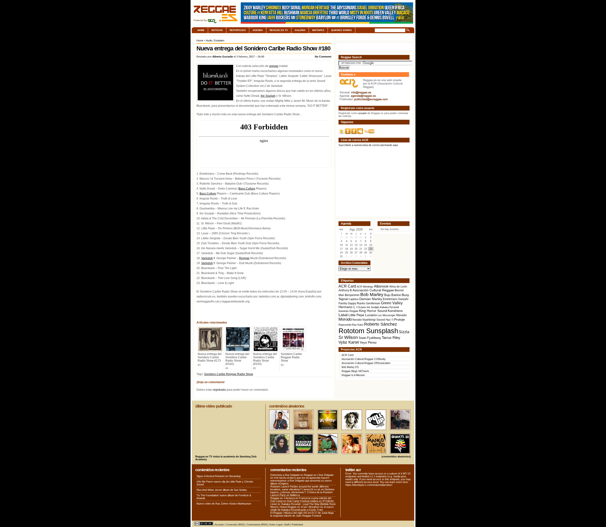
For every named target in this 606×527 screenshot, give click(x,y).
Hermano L (347, 307)
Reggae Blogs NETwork (355, 371)
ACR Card (347, 286)
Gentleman (373, 303)
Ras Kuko (357, 324)
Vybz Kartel (349, 342)
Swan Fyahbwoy (370, 338)
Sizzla (404, 332)
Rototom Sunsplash (368, 331)
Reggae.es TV (279, 30)
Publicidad (297, 524)
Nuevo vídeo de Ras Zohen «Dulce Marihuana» (223, 503)
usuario (362, 113)
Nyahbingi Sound (373, 319)
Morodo (345, 319)
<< (341, 229)
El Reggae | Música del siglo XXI (288, 512)
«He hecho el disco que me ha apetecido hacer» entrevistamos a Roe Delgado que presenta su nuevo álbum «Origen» (301, 480)
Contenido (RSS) (235, 524)
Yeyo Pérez (368, 342)
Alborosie (381, 286)
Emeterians (390, 299)
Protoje (399, 319)
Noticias (217, 30)
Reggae (244, 258)
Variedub (207, 258)
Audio (209, 40)
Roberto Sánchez (380, 324)
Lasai (343, 315)
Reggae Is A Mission (353, 375)
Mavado (401, 315)
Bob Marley (371, 294)
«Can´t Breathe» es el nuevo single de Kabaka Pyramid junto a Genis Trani (302, 508)
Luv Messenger (387, 315)
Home (201, 30)
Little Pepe (356, 315)
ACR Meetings (365, 286)
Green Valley (392, 303)
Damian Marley (370, 299)
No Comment (323, 56)
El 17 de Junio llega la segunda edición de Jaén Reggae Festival (302, 514)
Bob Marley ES (350, 367)
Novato (357, 319)
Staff (287, 524)
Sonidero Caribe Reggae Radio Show (291, 357)
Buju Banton (392, 295)
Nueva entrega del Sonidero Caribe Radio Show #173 (210, 357)
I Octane (361, 307)
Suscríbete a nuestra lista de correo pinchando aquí (368, 145)
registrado (219, 389)
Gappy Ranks (356, 303)
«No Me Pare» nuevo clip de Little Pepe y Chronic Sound (224, 483)
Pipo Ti (389, 319)
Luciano (371, 315)
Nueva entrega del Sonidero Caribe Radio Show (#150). (265, 359)
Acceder (219, 524)
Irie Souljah (268, 95)
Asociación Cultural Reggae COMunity (364, 359)
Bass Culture (247, 188)
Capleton (353, 299)
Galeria (300, 30)
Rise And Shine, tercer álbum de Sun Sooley (221, 489)
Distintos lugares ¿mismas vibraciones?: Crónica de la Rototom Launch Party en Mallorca (302, 492)
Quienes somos (341, 30)
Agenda (258, 30)
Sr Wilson (348, 337)
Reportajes (238, 30)
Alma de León (398, 286)
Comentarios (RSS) (257, 524)
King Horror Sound (373, 311)
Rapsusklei (345, 324)
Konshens (395, 311)
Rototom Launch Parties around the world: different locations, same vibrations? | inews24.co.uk (299, 488)
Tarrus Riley (391, 338)
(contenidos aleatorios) (396, 456)
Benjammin (352, 295)
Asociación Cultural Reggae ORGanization (366, 363)
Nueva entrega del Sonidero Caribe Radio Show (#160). (237, 359)
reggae (273, 66)
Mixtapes (318, 30)
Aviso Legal (275, 524)
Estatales (219, 40)
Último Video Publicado (213, 406)
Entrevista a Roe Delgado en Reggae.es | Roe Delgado (302, 475)
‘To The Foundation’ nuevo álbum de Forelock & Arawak (223, 497)
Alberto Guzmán (222, 56)
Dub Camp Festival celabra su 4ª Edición (310, 501)
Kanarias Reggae (348, 311)
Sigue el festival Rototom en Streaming (218, 476)
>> (371, 229)
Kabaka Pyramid (389, 307)
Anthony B (345, 290)
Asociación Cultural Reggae (373, 290)
